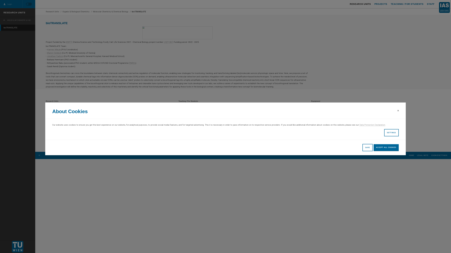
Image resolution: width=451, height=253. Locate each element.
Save (367, 147)
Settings (391, 133)
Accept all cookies (386, 147)
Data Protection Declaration (372, 125)
